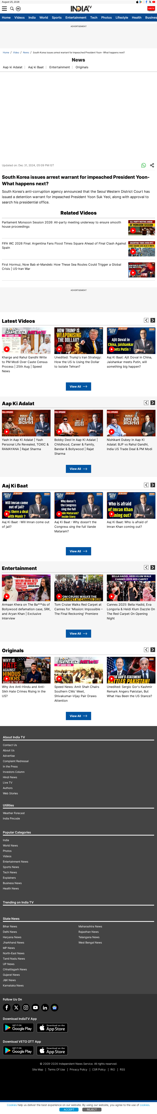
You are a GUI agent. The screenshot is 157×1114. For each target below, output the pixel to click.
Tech (93, 17)
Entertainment (75, 17)
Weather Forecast (14, 813)
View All (75, 386)
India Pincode (11, 818)
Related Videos (79, 213)
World (43, 17)
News (26, 52)
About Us (8, 750)
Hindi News (10, 777)
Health (136, 17)
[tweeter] (16, 1007)
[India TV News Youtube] (153, 2)
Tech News (10, 872)
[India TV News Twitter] (150, 2)
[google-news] (54, 1007)
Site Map (37, 1069)
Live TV (7, 782)
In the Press (10, 766)
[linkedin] (45, 1007)
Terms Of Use (56, 1069)
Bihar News (10, 926)
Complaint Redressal (16, 761)
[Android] (141, 2)
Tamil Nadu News (14, 958)
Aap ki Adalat (12, 67)
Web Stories (10, 793)
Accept (69, 1109)
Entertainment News (15, 861)
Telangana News (88, 937)
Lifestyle (122, 17)
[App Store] (52, 1027)
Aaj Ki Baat (15, 486)
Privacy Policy (78, 1069)
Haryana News (12, 937)
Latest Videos (18, 321)
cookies (144, 1105)
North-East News (13, 953)
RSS (122, 1069)
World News (10, 845)
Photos (106, 17)
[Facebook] (7, 1007)
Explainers (9, 877)
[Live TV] (151, 8)
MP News (9, 947)
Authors (7, 788)
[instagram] (26, 1007)
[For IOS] (52, 1050)
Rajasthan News (88, 931)
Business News (12, 883)
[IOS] (137, 2)
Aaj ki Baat (36, 67)
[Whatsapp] (143, 165)
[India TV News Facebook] (146, 2)
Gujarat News (11, 974)
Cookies (12, 1105)
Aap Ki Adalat (18, 403)
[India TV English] (81, 9)
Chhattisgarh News (15, 969)
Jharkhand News (13, 942)
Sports (57, 17)
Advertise (9, 755)
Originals (82, 67)
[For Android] (18, 1050)
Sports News (11, 867)
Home (6, 17)
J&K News (9, 980)
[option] (26, 350)
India (32, 17)
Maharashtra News (90, 926)
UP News (8, 964)
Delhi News (10, 931)
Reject (92, 1109)
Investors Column (14, 771)
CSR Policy (99, 1069)
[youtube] (35, 1007)
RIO (112, 1069)
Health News (11, 888)
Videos (19, 17)
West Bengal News (90, 942)
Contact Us (10, 745)
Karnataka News (13, 985)
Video (16, 52)
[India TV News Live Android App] (18, 1027)
